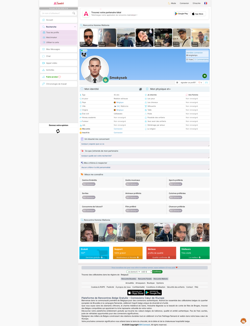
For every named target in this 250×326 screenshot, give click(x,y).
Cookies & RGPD (98, 287)
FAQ (196, 287)
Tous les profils (52, 32)
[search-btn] (74, 13)
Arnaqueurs (140, 283)
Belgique (120, 102)
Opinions (160, 283)
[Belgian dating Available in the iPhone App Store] (136, 291)
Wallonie (124, 106)
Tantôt (60, 3)
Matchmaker (51, 37)
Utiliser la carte (52, 42)
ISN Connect (144, 325)
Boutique (151, 283)
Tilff (118, 106)
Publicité (110, 287)
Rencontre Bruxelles (128, 279)
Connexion (184, 3)
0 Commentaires (202, 59)
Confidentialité (138, 287)
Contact (189, 287)
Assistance (243, 321)
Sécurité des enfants (176, 287)
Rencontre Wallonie (161, 279)
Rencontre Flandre (145, 279)
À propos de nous (123, 287)
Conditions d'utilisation (155, 287)
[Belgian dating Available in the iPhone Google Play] (153, 291)
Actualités (130, 283)
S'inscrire (196, 3)
